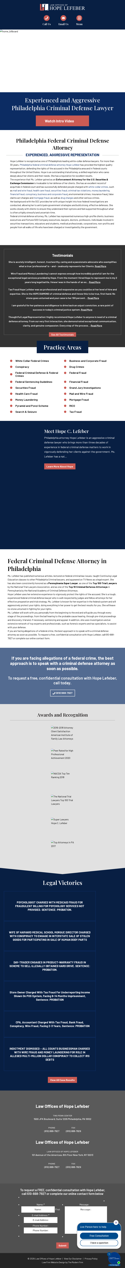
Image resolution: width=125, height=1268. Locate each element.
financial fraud (17, 194)
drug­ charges (67, 197)
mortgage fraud (41, 197)
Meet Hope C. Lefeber (66, 431)
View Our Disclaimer (73, 1258)
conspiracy (31, 194)
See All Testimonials (62, 334)
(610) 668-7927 (64, 692)
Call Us (47, 24)
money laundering (100, 190)
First (57, 1209)
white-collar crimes (98, 186)
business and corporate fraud (53, 194)
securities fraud (59, 190)
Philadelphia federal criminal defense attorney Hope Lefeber (50, 164)
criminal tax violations (79, 190)
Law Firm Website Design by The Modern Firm (62, 1262)
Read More (100, 266)
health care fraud (41, 190)
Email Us (63, 24)
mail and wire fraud (22, 190)
